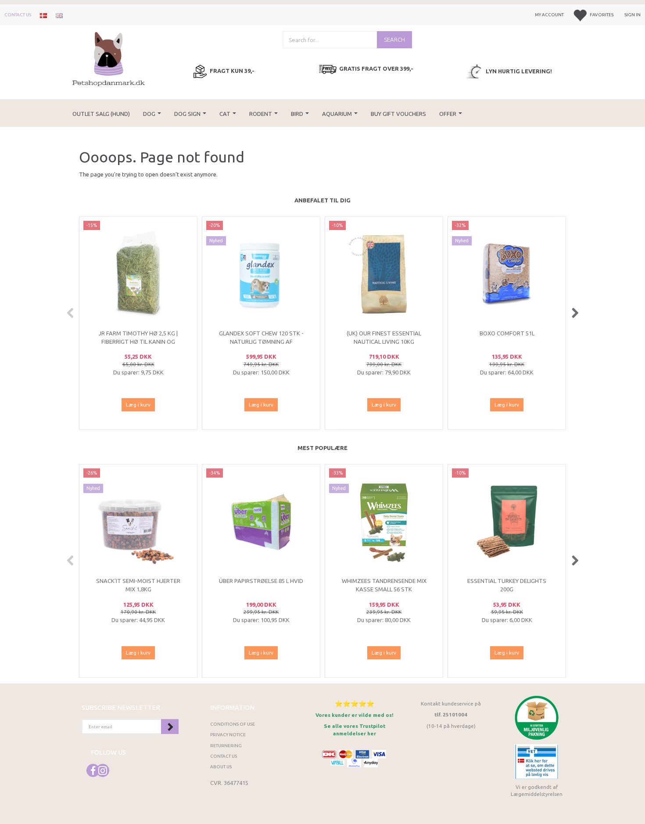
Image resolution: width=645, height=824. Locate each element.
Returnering (226, 745)
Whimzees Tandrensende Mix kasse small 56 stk (384, 585)
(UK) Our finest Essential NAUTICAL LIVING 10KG (384, 337)
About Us (221, 766)
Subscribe (170, 726)
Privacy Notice (228, 734)
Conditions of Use (232, 724)
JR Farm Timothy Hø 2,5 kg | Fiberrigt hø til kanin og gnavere (138, 341)
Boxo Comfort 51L (507, 333)
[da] (43, 14)
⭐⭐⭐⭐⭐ (354, 703)
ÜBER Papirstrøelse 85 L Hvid (261, 581)
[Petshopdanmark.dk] (108, 58)
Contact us (17, 14)
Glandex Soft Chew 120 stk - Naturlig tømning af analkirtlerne (261, 341)
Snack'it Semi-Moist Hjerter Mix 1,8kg (138, 585)
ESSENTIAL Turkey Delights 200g (506, 585)
